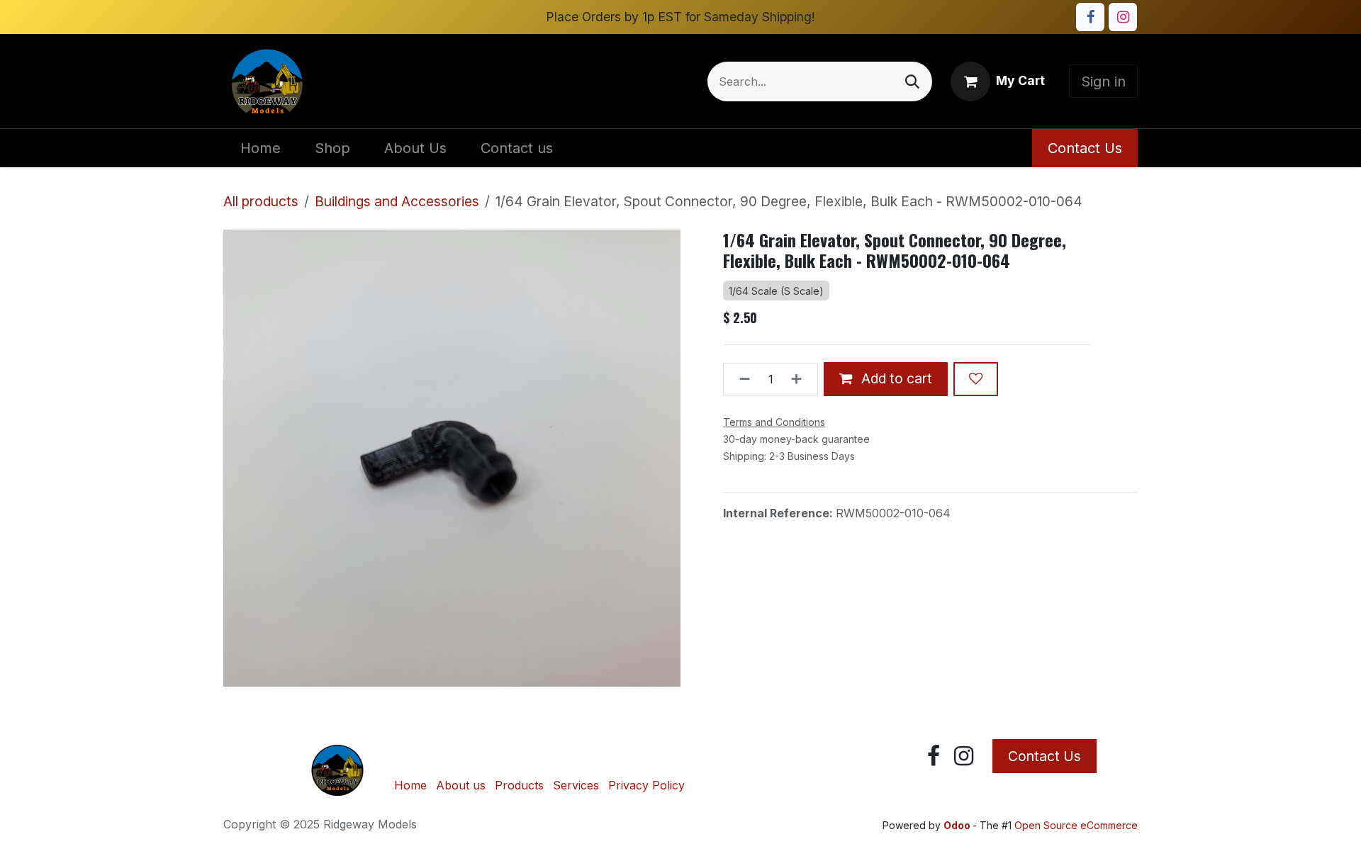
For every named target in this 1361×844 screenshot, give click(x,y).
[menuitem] (260, 148)
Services (576, 785)
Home (410, 785)
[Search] (912, 81)
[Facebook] (1090, 17)
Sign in (1103, 81)
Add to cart (895, 378)
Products (519, 785)
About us (461, 785)
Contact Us (1085, 148)
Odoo (958, 825)
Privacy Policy (646, 785)
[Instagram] (1123, 17)
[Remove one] (740, 379)
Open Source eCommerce (1076, 825)
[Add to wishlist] (975, 379)
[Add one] (800, 379)
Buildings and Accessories (397, 201)
